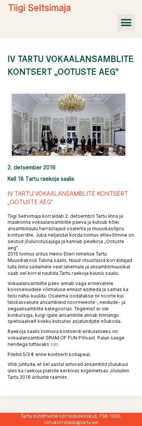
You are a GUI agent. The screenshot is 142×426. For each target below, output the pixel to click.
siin (54, 344)
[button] (125, 22)
